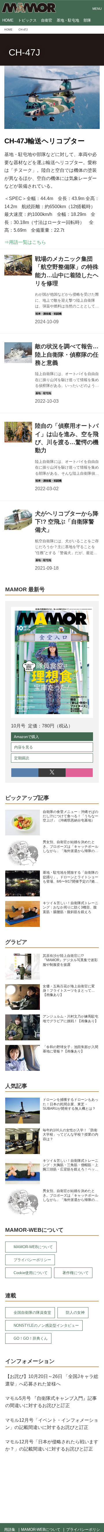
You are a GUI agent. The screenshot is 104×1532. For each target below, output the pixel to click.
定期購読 (21, 758)
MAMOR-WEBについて (33, 1247)
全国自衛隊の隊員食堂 (32, 1312)
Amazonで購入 (26, 737)
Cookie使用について (31, 1273)
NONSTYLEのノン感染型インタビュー (46, 1325)
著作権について (75, 1273)
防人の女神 (75, 1312)
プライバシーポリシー (32, 1260)
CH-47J (24, 52)
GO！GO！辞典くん (31, 1338)
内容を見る (23, 747)
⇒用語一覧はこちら (25, 242)
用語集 (9, 1530)
